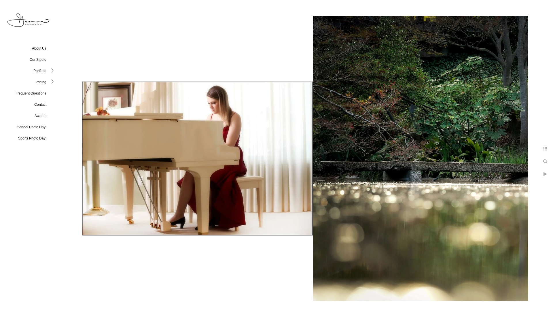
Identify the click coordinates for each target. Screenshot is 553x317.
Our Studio (38, 60)
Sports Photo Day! (32, 138)
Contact (40, 105)
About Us (39, 48)
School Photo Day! (31, 127)
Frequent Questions (31, 93)
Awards (40, 116)
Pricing (40, 82)
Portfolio (39, 71)
